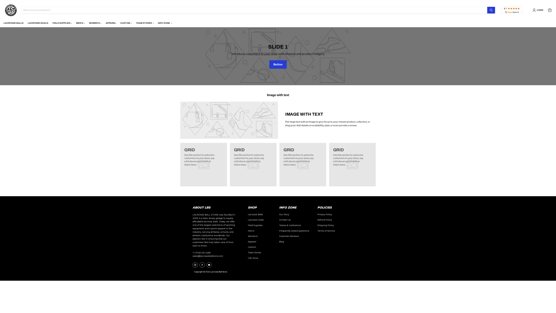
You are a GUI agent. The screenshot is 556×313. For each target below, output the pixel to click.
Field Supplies (62, 23)
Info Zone (164, 23)
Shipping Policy (325, 225)
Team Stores (144, 23)
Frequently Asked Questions (294, 231)
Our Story (284, 214)
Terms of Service (326, 231)
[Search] (491, 10)
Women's (94, 23)
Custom (125, 23)
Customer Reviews (289, 236)
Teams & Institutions (290, 225)
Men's (80, 23)
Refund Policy (324, 220)
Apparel (111, 23)
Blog (281, 241)
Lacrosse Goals (38, 23)
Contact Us (285, 220)
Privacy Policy (324, 214)
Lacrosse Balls (13, 23)
